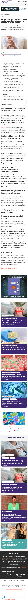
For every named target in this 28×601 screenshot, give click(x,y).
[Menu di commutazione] (2, 4)
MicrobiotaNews (23, 567)
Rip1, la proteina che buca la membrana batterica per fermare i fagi (13, 403)
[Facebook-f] (8, 583)
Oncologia (5, 511)
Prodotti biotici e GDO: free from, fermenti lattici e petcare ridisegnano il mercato (12, 544)
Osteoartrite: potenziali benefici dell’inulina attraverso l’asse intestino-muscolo (12, 322)
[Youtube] (20, 583)
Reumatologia (7, 14)
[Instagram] (10, 583)
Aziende (4, 540)
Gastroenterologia (7, 372)
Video (10, 511)
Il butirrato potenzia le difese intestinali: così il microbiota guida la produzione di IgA (13, 376)
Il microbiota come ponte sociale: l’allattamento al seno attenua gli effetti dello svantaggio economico (13, 462)
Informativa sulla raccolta (8, 599)
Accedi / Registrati (22, 1)
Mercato (9, 540)
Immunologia (7, 272)
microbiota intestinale (9, 270)
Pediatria (12, 457)
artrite (4, 270)
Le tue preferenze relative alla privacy (15, 597)
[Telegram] (15, 583)
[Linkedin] (13, 583)
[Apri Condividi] (7, 34)
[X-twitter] (17, 583)
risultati (4, 127)
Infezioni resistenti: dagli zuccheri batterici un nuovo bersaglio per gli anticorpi (13, 349)
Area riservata (6, 318)
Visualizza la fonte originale (9, 268)
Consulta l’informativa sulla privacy (14, 589)
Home (2, 14)
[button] (26, 4)
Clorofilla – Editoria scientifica (7, 558)
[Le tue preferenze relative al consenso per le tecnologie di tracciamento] (2, 598)
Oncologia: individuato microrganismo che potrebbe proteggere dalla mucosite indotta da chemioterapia (14, 516)
